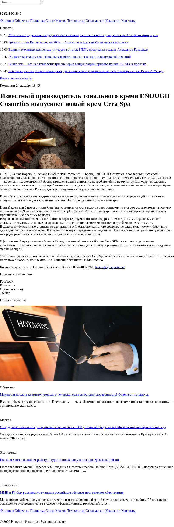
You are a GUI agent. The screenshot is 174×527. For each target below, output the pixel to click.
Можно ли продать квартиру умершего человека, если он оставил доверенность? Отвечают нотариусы (83, 35)
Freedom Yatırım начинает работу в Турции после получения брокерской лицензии (59, 460)
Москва (60, 20)
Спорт (50, 20)
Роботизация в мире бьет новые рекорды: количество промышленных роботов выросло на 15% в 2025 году (86, 71)
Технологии (76, 20)
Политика (37, 20)
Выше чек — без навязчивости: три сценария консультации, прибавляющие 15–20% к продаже (77, 64)
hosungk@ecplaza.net (110, 267)
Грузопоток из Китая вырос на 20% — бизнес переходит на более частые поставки (68, 42)
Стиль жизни (95, 20)
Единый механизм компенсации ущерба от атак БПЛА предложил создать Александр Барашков (78, 49)
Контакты (128, 20)
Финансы (7, 20)
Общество (22, 20)
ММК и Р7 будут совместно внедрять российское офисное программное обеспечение (61, 492)
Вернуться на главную (16, 78)
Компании (113, 20)
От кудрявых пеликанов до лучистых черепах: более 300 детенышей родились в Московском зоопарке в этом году (83, 427)
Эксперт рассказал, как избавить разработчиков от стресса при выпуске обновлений (69, 56)
